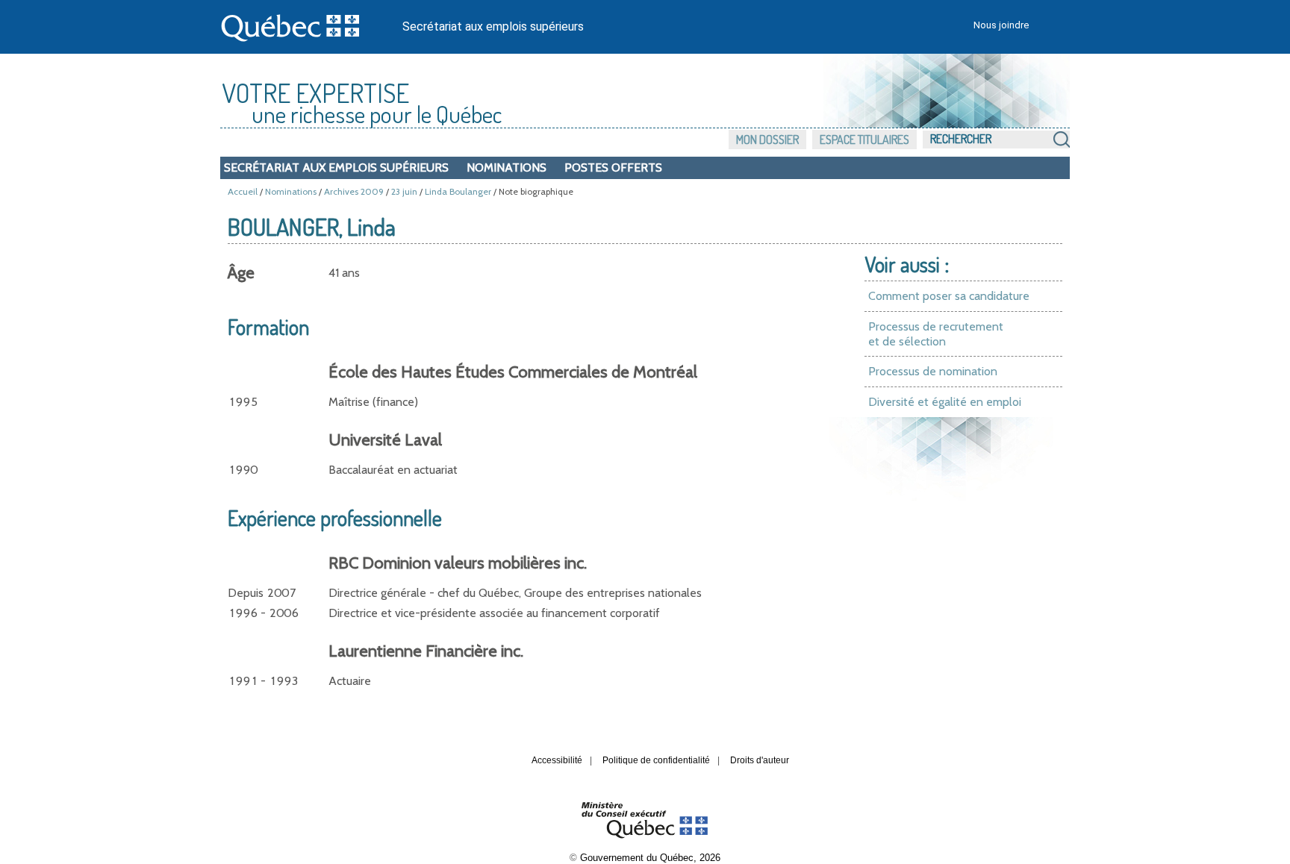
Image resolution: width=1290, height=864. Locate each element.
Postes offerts (613, 167)
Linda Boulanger (458, 191)
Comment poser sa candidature (948, 296)
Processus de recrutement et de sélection (935, 333)
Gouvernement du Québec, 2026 (650, 857)
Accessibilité (557, 760)
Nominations (506, 167)
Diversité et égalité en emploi (944, 402)
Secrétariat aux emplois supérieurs (493, 26)
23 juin (404, 191)
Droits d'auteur (759, 760)
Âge (241, 273)
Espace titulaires (864, 139)
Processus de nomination (932, 371)
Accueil (243, 191)
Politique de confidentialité (656, 760)
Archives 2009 (354, 191)
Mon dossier (767, 139)
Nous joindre (1001, 25)
